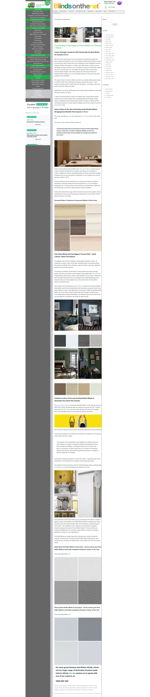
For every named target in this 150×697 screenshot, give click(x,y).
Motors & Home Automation (37, 17)
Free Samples (38, 95)
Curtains (38, 78)
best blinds (66, 687)
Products (71, 11)
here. (69, 614)
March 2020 (109, 47)
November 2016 (110, 53)
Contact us (57, 13)
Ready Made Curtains (38, 13)
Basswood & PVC (38, 69)
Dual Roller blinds (65, 409)
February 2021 (109, 45)
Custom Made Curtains (38, 82)
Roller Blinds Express (38, 21)
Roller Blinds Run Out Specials (38, 34)
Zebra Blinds (38, 36)
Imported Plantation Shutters (38, 71)
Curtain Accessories (37, 88)
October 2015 (109, 57)
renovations (62, 689)
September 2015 (110, 60)
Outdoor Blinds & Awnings (38, 55)
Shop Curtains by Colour (38, 80)
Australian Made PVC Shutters (38, 67)
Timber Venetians (38, 46)
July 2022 (108, 39)
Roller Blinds (38, 30)
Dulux (70, 116)
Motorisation (63, 11)
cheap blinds (109, 91)
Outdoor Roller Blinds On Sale (38, 59)
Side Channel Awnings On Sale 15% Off (38, 61)
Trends (78, 685)
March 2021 (109, 43)
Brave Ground (84, 116)
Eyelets (38, 86)
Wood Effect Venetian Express (38, 26)
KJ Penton (90, 689)
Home (55, 11)
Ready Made (38, 9)
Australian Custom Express (38, 19)
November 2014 (110, 78)
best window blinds (74, 687)
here (69, 554)
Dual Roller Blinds (38, 32)
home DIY (89, 687)
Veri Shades (38, 53)
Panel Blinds (38, 40)
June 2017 (108, 49)
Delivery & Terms (80, 11)
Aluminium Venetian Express (38, 24)
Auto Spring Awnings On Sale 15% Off (38, 57)
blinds (82, 687)
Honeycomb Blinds (38, 42)
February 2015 (109, 72)
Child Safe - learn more (38, 97)
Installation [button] (98, 11)
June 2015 (108, 66)
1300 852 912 (109, 3)
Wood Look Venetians (38, 49)
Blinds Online (71, 685)
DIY (85, 687)
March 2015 (109, 70)
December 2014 (110, 76)
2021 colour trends (92, 685)
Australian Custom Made (38, 28)
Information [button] (112, 11)
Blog (105, 11)
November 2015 (110, 55)
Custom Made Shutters (38, 65)
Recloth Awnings (37, 63)
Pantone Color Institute (63, 405)
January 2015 (109, 74)
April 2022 (108, 41)
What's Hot (38, 90)
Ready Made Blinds (38, 11)
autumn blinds (58, 687)
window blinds (70, 689)
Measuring (90, 11)
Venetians (108, 97)
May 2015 (108, 68)
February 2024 (109, 35)
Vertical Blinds (38, 38)
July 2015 (108, 64)
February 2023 (109, 37)
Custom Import (38, 76)
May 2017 (108, 51)
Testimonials (37, 92)
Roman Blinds (37, 51)
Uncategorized (110, 95)
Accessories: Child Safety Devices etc (38, 15)
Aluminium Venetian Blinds (38, 44)
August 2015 (109, 62)
